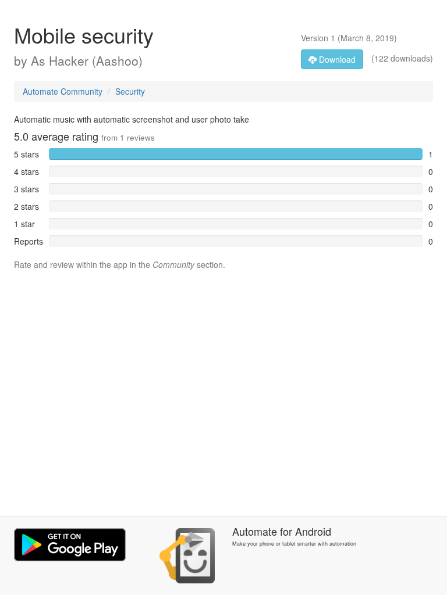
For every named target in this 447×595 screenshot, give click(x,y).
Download (336, 59)
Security (130, 91)
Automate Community (62, 91)
